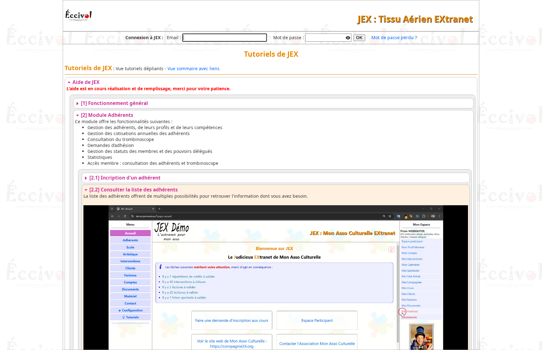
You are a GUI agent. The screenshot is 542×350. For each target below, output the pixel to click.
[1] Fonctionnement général (114, 103)
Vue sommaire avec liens (193, 68)
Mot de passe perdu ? (394, 37)
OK (359, 37)
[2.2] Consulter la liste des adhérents (133, 189)
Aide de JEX (85, 82)
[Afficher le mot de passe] (348, 37)
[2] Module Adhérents (106, 115)
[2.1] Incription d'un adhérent (124, 178)
